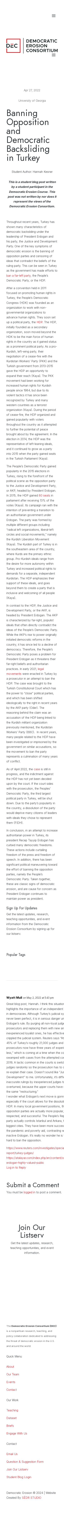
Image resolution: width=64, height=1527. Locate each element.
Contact (11, 1389)
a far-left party (21, 275)
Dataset (11, 1418)
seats (46, 495)
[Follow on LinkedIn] (40, 23)
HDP (39, 322)
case (37, 769)
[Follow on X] (55, 23)
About (10, 1366)
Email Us (12, 1454)
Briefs (10, 1425)
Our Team (12, 1374)
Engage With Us (16, 1433)
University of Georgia (32, 100)
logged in (29, 1192)
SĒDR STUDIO (31, 1497)
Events (10, 1382)
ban (8, 275)
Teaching (12, 1410)
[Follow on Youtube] (47, 23)
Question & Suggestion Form (25, 1461)
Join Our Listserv (17, 1469)
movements (14, 674)
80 (41, 495)
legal (41, 669)
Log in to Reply (16, 1167)
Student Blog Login (18, 1477)
